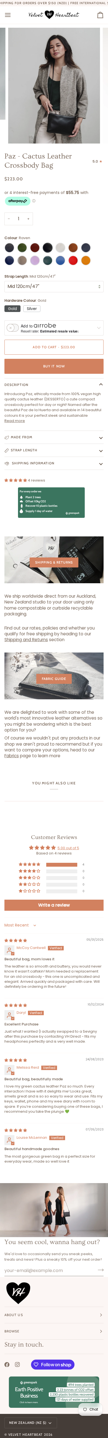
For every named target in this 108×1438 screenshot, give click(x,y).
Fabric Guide (54, 679)
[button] (16, 480)
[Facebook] (6, 1364)
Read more (14, 420)
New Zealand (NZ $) (28, 1423)
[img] (15, 940)
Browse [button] (11, 1331)
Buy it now (54, 366)
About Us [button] (13, 1315)
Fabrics (11, 756)
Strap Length (24, 450)
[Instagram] (17, 1364)
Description (16, 385)
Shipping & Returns (54, 562)
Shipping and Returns (26, 640)
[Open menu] (12, 15)
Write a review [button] (54, 905)
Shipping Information (32, 463)
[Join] (99, 1269)
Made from (21, 437)
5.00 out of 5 (68, 848)
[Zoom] (18, 133)
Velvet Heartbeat (25, 1434)
